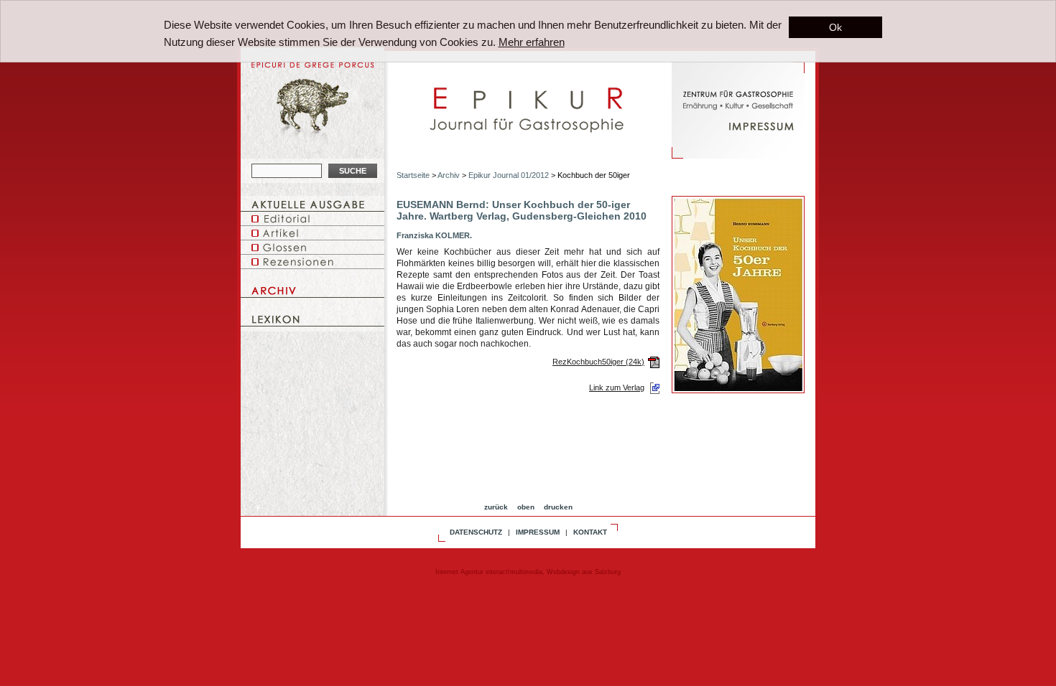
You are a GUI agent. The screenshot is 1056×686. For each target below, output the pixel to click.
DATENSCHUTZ (476, 532)
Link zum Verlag (616, 387)
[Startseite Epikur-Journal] (528, 138)
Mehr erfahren (532, 42)
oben (525, 507)
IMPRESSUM (538, 532)
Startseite (413, 175)
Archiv (448, 175)
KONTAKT (590, 532)
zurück (496, 507)
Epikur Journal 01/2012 (508, 175)
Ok (835, 27)
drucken (558, 507)
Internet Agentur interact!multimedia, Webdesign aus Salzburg (528, 571)
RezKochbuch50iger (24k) (598, 361)
